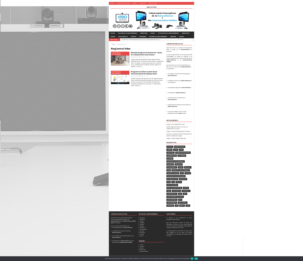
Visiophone (170, 205)
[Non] (301, 258)
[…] (141, 66)
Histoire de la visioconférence (127, 33)
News (168, 170)
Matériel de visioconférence (158, 36)
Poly (181, 173)
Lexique (113, 36)
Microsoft (188, 167)
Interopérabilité (171, 167)
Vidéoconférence (172, 199)
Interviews (142, 36)
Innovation (185, 33)
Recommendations (172, 179)
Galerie (181, 36)
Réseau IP (178, 182)
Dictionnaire (181, 155)
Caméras (169, 149)
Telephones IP (176, 191)
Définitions (143, 33)
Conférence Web (171, 155)
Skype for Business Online (174, 188)
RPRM (168, 182)
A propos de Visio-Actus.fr (123, 3)
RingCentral (183, 179)
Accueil (112, 3)
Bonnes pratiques (179, 146)
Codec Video (170, 152)
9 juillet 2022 (135, 57)
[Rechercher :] (184, 39)
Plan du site (143, 3)
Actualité (169, 146)
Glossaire (169, 158)
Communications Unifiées (183, 152)
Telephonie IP (186, 191)
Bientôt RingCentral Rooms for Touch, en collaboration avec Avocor (146, 54)
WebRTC (182, 205)
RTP (173, 182)
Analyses (142, 226)
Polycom (187, 173)
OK (192, 258)
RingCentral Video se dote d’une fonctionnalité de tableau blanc (144, 73)
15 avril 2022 (135, 76)
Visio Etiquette (123, 36)
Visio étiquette (143, 229)
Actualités (142, 222)
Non (196, 258)
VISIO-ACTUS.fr (170, 47)
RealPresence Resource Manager (176, 176)
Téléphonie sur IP (172, 193)
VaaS (180, 193)
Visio (180, 199)
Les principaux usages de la (179, 87)
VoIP (176, 205)
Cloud (175, 149)
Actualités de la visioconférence (168, 33)
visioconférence (185, 49)
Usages (153, 33)
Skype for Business (172, 185)
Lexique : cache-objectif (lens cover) (175, 124)
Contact (135, 3)
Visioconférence (171, 202)
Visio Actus (142, 57)
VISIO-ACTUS (114, 217)
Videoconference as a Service (175, 196)
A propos (142, 246)
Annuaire (173, 36)
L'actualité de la (177, 92)
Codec (181, 149)
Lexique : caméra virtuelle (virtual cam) (176, 138)
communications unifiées (129, 221)
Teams (168, 191)
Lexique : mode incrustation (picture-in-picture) (178, 131)
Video (184, 193)
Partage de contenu (172, 173)
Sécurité (133, 36)
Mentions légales (153, 3)
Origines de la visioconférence (180, 170)
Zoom (187, 205)
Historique (170, 164)
